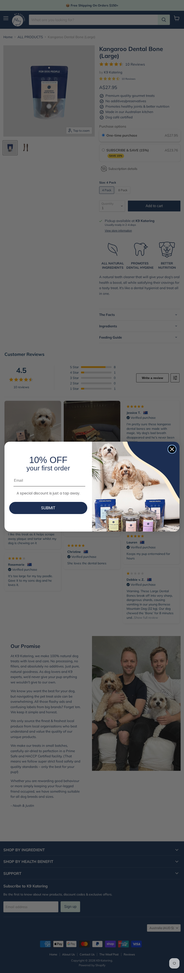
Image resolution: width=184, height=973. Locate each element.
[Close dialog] (172, 449)
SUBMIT (48, 508)
